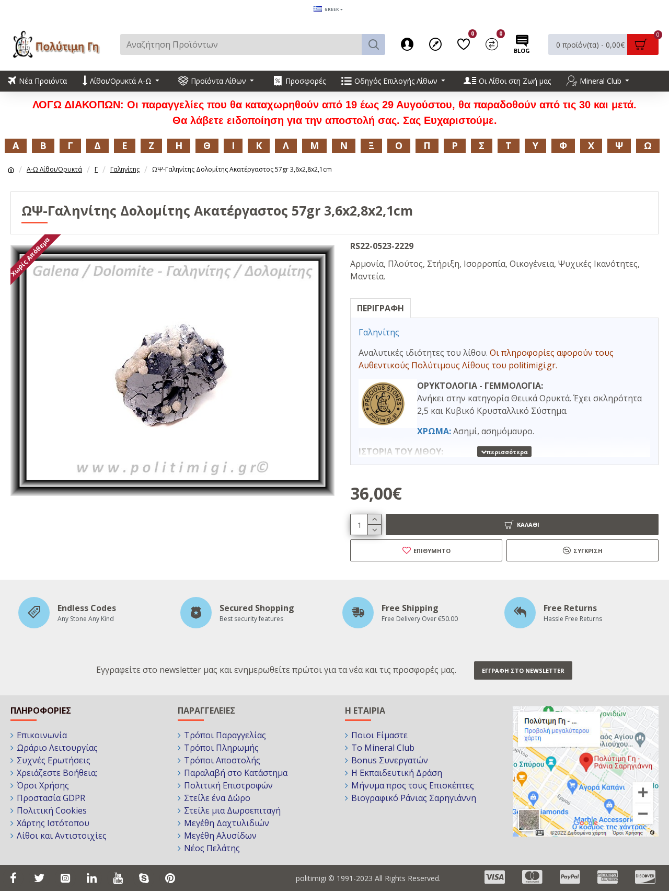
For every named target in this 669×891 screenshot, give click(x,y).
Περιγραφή (380, 308)
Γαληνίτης (125, 169)
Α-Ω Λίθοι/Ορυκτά (54, 169)
